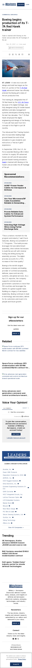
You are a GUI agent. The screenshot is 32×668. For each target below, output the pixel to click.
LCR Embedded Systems (11, 500)
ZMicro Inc (6, 523)
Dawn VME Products (10, 472)
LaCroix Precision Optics (11, 497)
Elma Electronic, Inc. (10, 484)
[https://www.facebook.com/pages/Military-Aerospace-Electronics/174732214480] (13, 639)
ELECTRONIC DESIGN (16, 649)
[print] (29, 54)
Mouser (5, 506)
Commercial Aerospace (10, 14)
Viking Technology (9, 520)
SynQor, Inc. (7, 517)
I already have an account (16, 438)
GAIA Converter (8, 491)
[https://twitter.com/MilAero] (18, 639)
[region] (16, 412)
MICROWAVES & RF (16, 647)
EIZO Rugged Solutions (10, 481)
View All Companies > (16, 527)
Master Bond (7, 503)
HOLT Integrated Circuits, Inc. (13, 494)
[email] (22, 54)
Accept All (16, 664)
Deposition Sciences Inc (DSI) (13, 475)
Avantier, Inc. (7, 469)
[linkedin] (13, 54)
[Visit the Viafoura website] (25, 416)
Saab (4, 162)
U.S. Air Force (23, 102)
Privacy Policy (22, 659)
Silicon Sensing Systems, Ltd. (13, 514)
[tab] (7, 408)
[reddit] (19, 54)
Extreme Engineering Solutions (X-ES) (14, 488)
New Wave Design (9, 509)
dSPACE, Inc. (7, 478)
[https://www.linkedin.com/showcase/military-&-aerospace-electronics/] (16, 639)
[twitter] (16, 54)
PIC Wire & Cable (8, 512)
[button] (3, 4)
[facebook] (9, 54)
